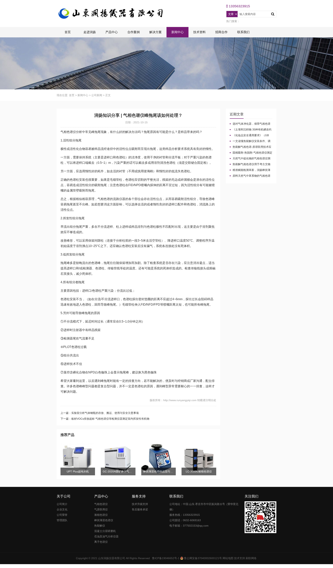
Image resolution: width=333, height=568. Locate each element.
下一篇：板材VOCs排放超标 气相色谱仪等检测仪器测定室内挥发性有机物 (105, 418)
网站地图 (228, 558)
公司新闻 (96, 95)
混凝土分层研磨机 (105, 531)
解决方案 (155, 32)
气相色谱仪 (101, 504)
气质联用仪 (101, 509)
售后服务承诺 (140, 509)
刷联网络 (251, 558)
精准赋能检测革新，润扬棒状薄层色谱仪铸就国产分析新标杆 (250, 170)
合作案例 (133, 32)
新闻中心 (177, 32)
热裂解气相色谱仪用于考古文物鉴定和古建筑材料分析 (250, 164)
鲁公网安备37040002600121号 (202, 558)
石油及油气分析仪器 (106, 536)
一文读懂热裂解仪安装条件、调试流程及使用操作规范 (250, 141)
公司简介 (62, 504)
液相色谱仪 (101, 514)
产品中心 (111, 32)
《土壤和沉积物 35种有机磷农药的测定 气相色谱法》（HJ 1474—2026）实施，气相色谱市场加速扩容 (251, 129)
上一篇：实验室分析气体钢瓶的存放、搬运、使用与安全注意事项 (100, 412)
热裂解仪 (99, 525)
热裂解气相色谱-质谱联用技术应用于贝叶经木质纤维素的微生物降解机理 (250, 147)
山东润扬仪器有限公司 (111, 558)
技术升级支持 (140, 504)
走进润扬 (89, 32)
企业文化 (62, 509)
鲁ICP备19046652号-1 (165, 558)
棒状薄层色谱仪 (103, 520)
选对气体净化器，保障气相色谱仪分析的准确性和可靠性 (250, 124)
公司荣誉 (62, 514)
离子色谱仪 (101, 541)
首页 (68, 32)
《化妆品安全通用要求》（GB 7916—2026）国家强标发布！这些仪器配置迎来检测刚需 (251, 135)
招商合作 (221, 32)
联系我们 (243, 32)
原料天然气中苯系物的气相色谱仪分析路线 (250, 176)
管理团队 (62, 520)
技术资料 (199, 32)
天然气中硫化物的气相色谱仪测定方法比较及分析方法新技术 (250, 158)
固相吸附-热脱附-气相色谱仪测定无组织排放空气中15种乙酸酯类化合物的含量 (251, 153)
